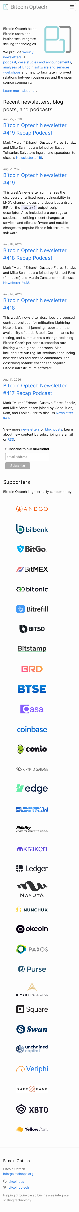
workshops (12, 72)
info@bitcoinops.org (18, 1174)
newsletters (30, 429)
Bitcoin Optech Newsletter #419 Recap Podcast (35, 129)
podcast (9, 62)
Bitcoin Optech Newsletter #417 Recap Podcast (35, 389)
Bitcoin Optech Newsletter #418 (35, 304)
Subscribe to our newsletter (27, 449)
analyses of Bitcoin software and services (36, 67)
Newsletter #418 (16, 283)
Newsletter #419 (29, 157)
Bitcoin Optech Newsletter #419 (35, 179)
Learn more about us (19, 90)
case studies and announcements (44, 62)
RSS (11, 439)
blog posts (53, 429)
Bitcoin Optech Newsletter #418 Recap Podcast (35, 254)
